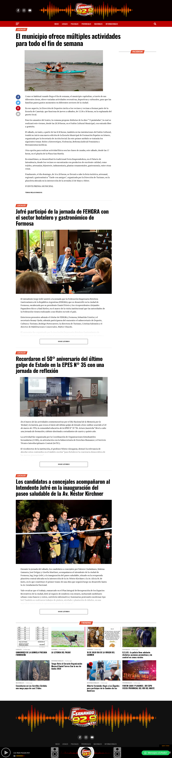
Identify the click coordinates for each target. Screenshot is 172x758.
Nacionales (98, 24)
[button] (156, 752)
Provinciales (86, 24)
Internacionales (112, 24)
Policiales (74, 24)
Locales (65, 24)
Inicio (56, 24)
